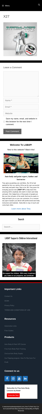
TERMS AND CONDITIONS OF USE (17, 310)
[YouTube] (19, 378)
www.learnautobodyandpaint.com (14, 406)
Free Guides (8, 330)
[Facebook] (7, 378)
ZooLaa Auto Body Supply (13, 353)
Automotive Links (10, 326)
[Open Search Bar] (39, 4)
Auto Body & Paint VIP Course (15, 344)
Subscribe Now (13, 395)
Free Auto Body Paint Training (15, 349)
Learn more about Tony (21, 209)
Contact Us (8, 296)
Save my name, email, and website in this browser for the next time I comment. (21, 121)
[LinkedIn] (25, 378)
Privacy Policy (9, 305)
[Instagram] (13, 378)
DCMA (6, 301)
